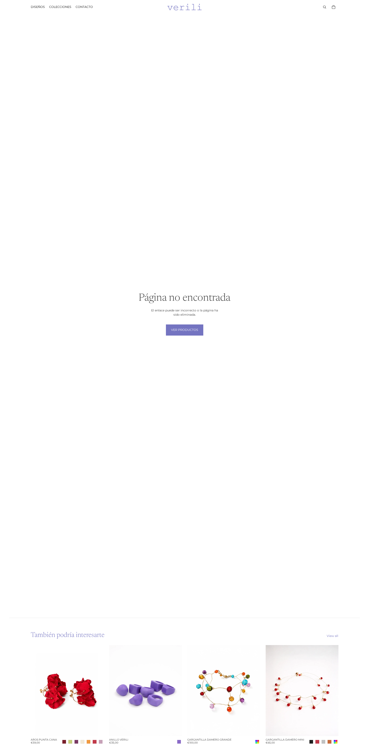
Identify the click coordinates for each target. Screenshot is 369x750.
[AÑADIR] (253, 729)
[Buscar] (324, 7)
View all (332, 636)
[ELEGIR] (97, 729)
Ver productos (184, 330)
